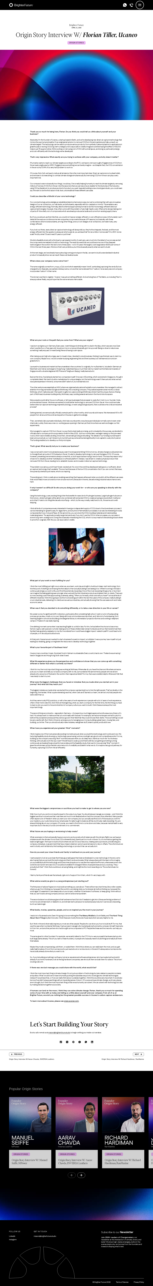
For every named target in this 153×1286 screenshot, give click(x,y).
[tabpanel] (30, 1132)
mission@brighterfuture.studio (59, 1032)
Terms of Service (122, 1282)
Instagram (12, 1239)
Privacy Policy (139, 1282)
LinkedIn (12, 1236)
